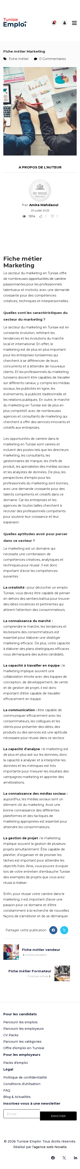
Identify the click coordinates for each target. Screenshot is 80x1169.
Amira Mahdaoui (43, 205)
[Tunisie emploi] (21, 23)
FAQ (6, 1090)
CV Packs (10, 1035)
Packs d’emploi (15, 1063)
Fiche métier (19, 59)
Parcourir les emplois (20, 1022)
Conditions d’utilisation (21, 1084)
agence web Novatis (50, 1147)
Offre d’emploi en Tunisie (23, 1048)
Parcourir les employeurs (23, 1029)
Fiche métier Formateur (29, 971)
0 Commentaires (52, 59)
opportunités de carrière (47, 279)
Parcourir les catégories (22, 1042)
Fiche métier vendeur (41, 950)
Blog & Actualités (17, 1097)
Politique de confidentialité (25, 1077)
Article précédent (36, 954)
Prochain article (38, 976)
